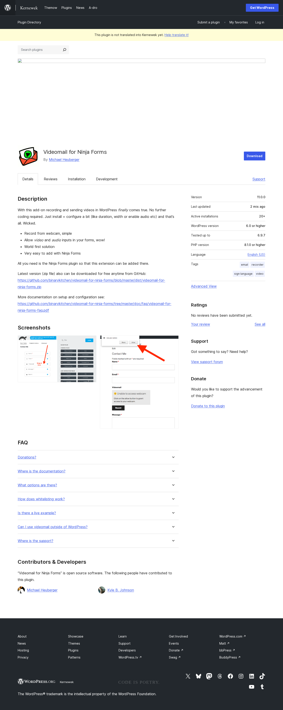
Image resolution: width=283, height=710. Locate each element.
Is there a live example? (37, 513)
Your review (200, 324)
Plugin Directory (29, 22)
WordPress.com (232, 636)
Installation (77, 179)
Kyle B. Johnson (120, 590)
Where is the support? (35, 541)
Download (254, 156)
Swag (175, 657)
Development (107, 179)
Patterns (74, 657)
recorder (258, 264)
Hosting (23, 650)
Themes (74, 643)
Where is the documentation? (41, 471)
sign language (243, 273)
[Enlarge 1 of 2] (90, 341)
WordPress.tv (130, 657)
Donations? (27, 457)
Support (258, 179)
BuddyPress (230, 657)
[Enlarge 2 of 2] (172, 341)
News (22, 643)
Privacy (23, 657)
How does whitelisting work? (41, 499)
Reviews (50, 179)
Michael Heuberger (64, 159)
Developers (127, 650)
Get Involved (178, 636)
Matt (224, 643)
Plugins (73, 650)
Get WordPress (262, 8)
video (260, 273)
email (244, 264)
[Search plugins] (64, 49)
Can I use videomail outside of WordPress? (53, 527)
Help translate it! (176, 35)
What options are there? (37, 485)
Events (174, 643)
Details (27, 179)
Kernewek (67, 682)
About (22, 636)
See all (260, 324)
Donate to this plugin (208, 406)
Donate (176, 650)
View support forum (207, 362)
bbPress (227, 650)
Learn (123, 636)
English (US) (256, 254)
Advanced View (204, 286)
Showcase (75, 636)
